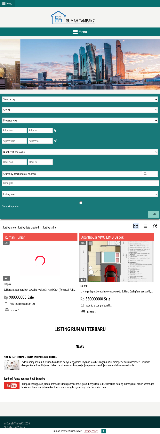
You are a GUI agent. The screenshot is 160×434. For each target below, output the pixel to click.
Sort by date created (28, 227)
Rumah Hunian (15, 237)
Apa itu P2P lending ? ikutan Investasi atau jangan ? (30, 357)
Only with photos (10, 206)
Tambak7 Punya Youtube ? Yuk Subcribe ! (25, 378)
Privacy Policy (91, 431)
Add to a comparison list (22, 303)
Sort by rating (50, 227)
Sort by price (9, 227)
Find (153, 214)
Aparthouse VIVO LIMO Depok (102, 237)
